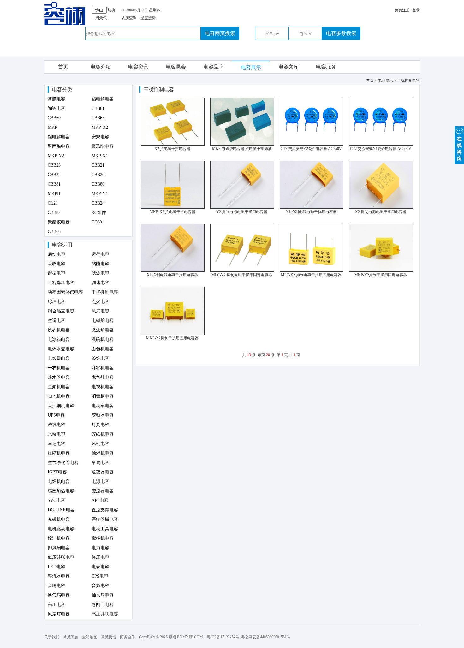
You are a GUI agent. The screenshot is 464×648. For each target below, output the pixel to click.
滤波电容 (100, 273)
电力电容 (100, 547)
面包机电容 (103, 349)
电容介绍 (101, 66)
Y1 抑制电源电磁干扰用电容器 (311, 212)
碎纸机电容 (103, 434)
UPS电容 (56, 415)
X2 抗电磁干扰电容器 (172, 148)
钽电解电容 (59, 136)
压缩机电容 (59, 453)
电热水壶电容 (61, 349)
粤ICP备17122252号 (223, 637)
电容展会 (176, 66)
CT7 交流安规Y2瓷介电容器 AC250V (311, 148)
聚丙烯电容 (59, 146)
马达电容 (56, 443)
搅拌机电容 (103, 538)
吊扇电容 (100, 462)
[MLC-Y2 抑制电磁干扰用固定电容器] (242, 270)
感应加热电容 (61, 491)
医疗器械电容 (105, 519)
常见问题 (70, 637)
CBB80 (98, 184)
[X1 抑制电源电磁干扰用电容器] (173, 270)
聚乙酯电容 (103, 146)
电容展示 (251, 67)
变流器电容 (103, 491)
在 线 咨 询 (459, 148)
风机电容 (100, 443)
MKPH (54, 193)
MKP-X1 (100, 155)
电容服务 (326, 66)
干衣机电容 (59, 368)
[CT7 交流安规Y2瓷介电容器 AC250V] (311, 144)
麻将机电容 (103, 368)
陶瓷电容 (56, 108)
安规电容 (100, 136)
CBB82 (54, 212)
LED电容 (56, 566)
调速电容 (100, 282)
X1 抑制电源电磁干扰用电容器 (172, 275)
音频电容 (100, 585)
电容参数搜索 (341, 33)
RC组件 (99, 212)
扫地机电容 (59, 396)
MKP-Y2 (56, 155)
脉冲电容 (56, 301)
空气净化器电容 (63, 462)
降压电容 (100, 557)
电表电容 (100, 566)
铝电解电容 (103, 99)
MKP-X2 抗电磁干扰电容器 (172, 212)
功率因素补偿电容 (65, 292)
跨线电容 (56, 424)
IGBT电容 (57, 472)
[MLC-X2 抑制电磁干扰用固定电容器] (311, 270)
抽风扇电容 (103, 595)
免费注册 (402, 10)
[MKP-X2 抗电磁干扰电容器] (173, 207)
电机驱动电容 (61, 528)
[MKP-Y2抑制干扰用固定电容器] (381, 270)
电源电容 (100, 481)
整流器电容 (59, 576)
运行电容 (100, 254)
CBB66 (54, 231)
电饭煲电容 (59, 358)
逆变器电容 (103, 472)
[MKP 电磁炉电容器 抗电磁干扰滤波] (242, 144)
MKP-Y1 (100, 193)
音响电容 (56, 585)
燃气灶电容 (103, 377)
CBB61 (98, 108)
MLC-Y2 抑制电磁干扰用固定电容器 (241, 275)
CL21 (53, 203)
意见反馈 (108, 637)
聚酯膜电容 (59, 222)
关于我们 (51, 637)
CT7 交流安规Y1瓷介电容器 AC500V (380, 148)
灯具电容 (100, 424)
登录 (416, 10)
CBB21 (98, 165)
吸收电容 (56, 263)
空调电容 (56, 320)
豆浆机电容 (59, 386)
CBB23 (54, 165)
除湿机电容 (103, 453)
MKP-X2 (100, 127)
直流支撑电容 (105, 510)
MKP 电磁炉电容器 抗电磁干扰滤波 (242, 148)
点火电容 (100, 301)
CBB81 (54, 184)
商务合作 (127, 637)
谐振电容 (56, 273)
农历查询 (129, 18)
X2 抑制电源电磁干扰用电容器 (380, 212)
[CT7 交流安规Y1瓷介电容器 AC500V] (381, 144)
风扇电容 (100, 311)
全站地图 (89, 637)
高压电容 (56, 604)
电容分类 (62, 89)
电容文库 (288, 66)
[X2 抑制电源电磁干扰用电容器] (381, 207)
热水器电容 (59, 377)
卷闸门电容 (103, 604)
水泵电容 (56, 434)
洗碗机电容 (103, 339)
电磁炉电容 (103, 320)
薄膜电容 (56, 99)
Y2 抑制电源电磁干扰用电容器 (241, 212)
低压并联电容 (61, 557)
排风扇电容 (59, 547)
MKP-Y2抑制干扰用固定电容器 (380, 275)
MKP (52, 127)
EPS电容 (100, 576)
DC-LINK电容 (61, 510)
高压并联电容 (105, 614)
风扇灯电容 (59, 614)
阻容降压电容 (61, 282)
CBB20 (98, 174)
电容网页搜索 (220, 33)
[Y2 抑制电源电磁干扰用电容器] (242, 207)
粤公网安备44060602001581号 (265, 637)
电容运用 (62, 244)
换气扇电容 (59, 595)
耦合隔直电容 (61, 311)
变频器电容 (103, 415)
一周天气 (99, 18)
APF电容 (100, 500)
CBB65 (98, 118)
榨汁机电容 (59, 538)
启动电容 (56, 254)
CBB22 (54, 174)
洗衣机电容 (59, 330)
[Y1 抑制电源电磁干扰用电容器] (311, 207)
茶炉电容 (100, 358)
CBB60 (54, 118)
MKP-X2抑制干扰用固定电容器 (172, 338)
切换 (111, 10)
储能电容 (100, 263)
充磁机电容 (59, 519)
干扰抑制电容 (105, 292)
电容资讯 (138, 66)
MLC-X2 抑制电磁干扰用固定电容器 (311, 275)
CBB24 (98, 203)
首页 (63, 66)
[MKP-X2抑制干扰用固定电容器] (173, 333)
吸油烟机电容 (61, 405)
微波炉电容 (103, 330)
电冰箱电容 (59, 339)
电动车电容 (103, 405)
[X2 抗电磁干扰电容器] (173, 144)
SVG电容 (56, 500)
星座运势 (148, 18)
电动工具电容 (105, 528)
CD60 (97, 222)
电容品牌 (213, 66)
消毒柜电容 (103, 396)
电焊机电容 (59, 481)
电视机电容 (103, 386)
